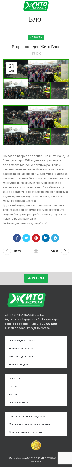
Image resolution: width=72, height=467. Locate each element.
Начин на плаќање (21, 348)
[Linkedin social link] (46, 238)
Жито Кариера (18, 402)
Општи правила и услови (25, 432)
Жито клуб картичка (22, 340)
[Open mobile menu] (5, 6)
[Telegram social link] (55, 238)
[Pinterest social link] (36, 238)
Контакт (14, 394)
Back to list (36, 251)
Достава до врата (21, 356)
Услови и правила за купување (29, 424)
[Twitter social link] (26, 238)
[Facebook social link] (17, 238)
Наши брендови (19, 364)
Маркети (14, 378)
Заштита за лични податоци (27, 416)
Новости (36, 37)
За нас (13, 386)
